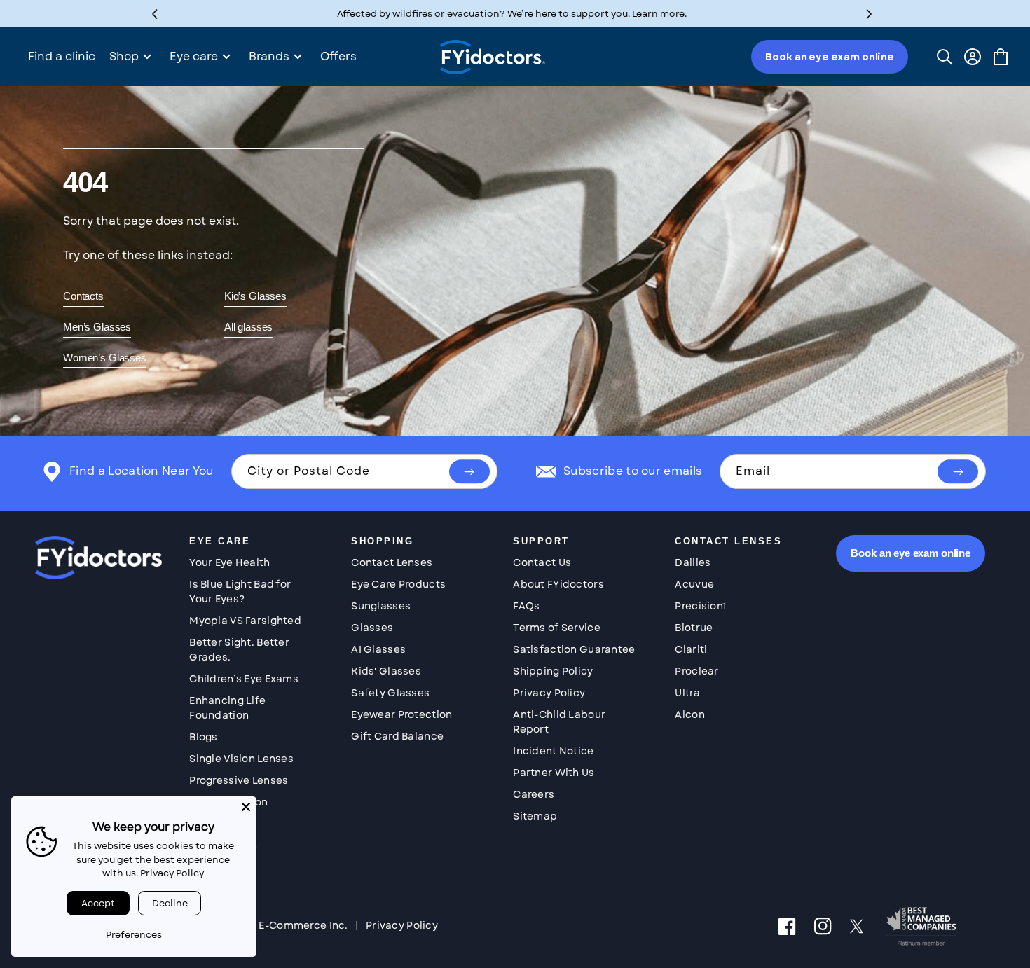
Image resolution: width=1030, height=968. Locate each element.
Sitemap (535, 816)
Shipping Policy (553, 671)
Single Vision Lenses (241, 759)
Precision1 (700, 606)
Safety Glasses (390, 693)
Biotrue (694, 628)
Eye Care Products (398, 584)
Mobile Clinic (223, 845)
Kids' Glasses (386, 671)
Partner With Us (553, 773)
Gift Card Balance (397, 736)
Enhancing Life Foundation (227, 707)
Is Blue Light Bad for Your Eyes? (240, 591)
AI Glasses (378, 649)
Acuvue (694, 584)
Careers (533, 794)
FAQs (526, 606)
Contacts (83, 296)
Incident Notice (553, 751)
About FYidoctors (558, 584)
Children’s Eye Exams (243, 679)
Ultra (687, 693)
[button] (869, 13)
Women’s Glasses (104, 358)
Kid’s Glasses (255, 296)
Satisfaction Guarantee (574, 649)
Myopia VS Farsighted (245, 621)
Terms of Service (556, 628)
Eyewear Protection (401, 714)
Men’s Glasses (97, 327)
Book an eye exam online (829, 57)
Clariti (691, 649)
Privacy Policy (549, 693)
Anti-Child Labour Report (559, 721)
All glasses (248, 327)
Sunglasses (381, 606)
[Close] (246, 807)
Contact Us (542, 562)
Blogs (203, 737)
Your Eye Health (229, 562)
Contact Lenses (391, 562)
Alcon (689, 714)
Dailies (692, 562)
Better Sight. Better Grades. (239, 649)
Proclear (696, 671)
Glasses (372, 628)
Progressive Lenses (238, 780)
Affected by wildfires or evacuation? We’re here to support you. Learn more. (512, 13)
